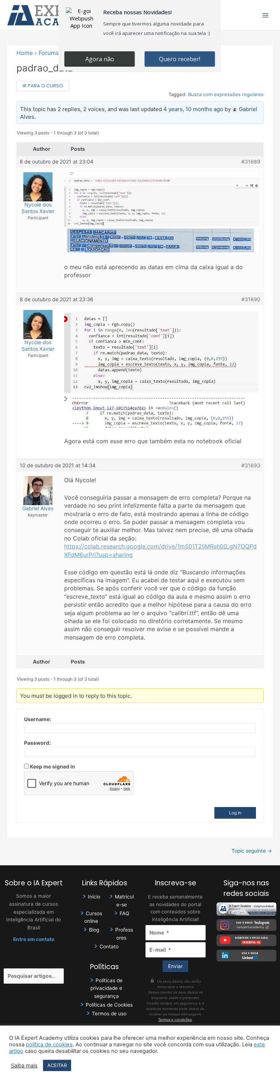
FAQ (124, 913)
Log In (235, 812)
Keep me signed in (52, 766)
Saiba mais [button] (24, 1065)
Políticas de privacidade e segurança (106, 988)
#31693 (250, 465)
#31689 (250, 161)
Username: (37, 719)
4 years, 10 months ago (193, 109)
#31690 (250, 299)
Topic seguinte (252, 851)
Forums (49, 52)
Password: (37, 743)
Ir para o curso (43, 85)
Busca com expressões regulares (226, 94)
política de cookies (49, 1044)
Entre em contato (33, 939)
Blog (94, 930)
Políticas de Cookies (109, 1005)
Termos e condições (175, 1020)
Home (24, 52)
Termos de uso (109, 1013)
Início (94, 897)
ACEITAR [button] (57, 1065)
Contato (109, 946)
